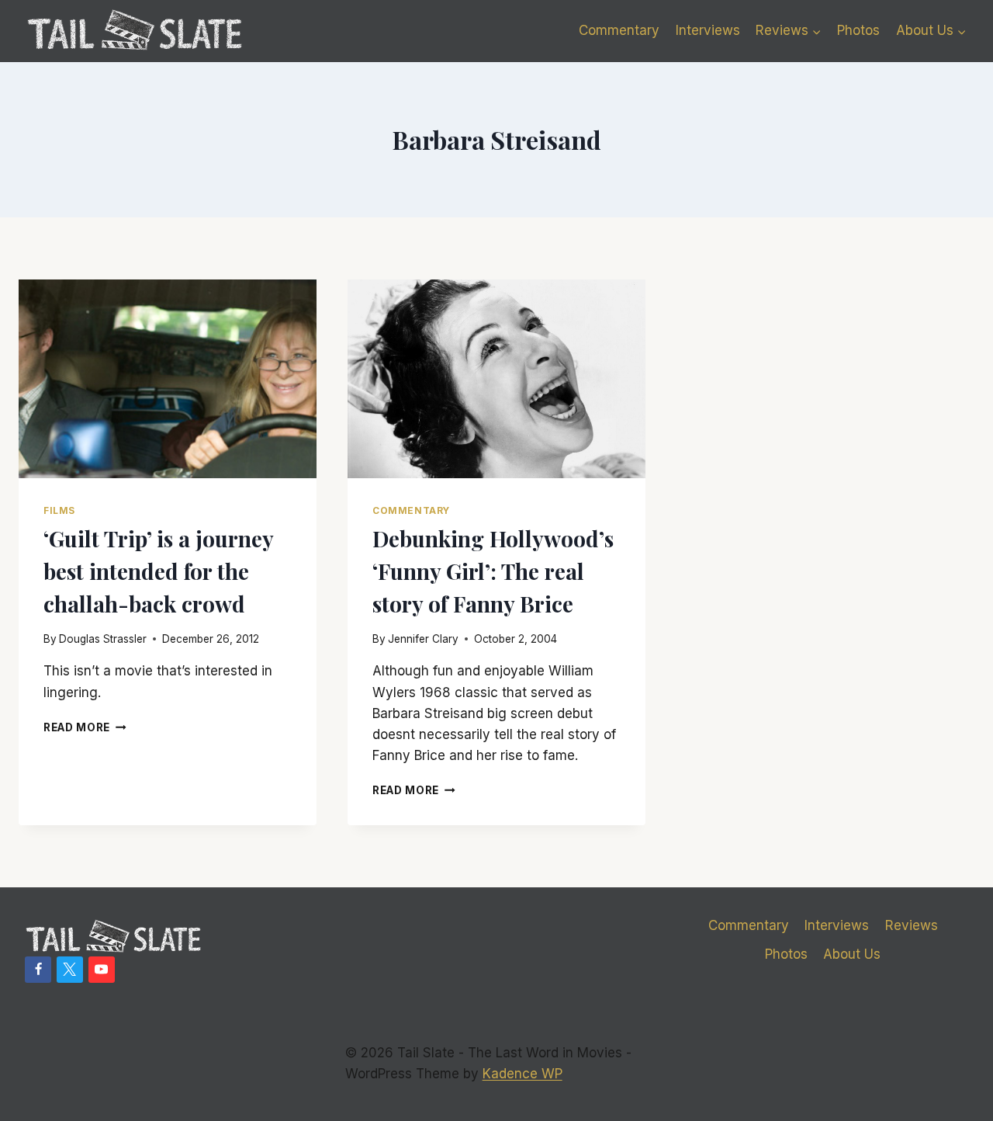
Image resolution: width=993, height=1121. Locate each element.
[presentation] (168, 378)
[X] (70, 969)
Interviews (708, 30)
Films (59, 510)
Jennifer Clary (423, 639)
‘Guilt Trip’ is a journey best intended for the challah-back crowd (158, 571)
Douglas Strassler (103, 639)
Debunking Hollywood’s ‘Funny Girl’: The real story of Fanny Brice (493, 571)
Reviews (911, 925)
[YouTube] (101, 969)
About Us (852, 954)
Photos (858, 30)
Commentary (619, 30)
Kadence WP (522, 1073)
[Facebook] (38, 969)
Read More (84, 727)
